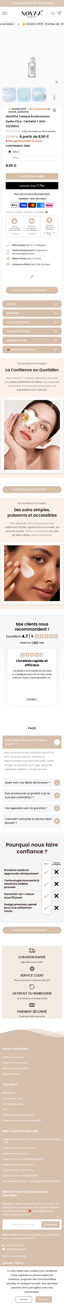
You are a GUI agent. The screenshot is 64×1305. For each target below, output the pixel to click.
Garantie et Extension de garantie (21, 1120)
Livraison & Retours (13, 1057)
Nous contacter (11, 1074)
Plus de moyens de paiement (32, 193)
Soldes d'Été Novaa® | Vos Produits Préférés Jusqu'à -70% (31, 1141)
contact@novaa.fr (16, 1248)
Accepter (43, 1299)
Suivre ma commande (15, 1068)
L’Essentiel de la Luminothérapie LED (22, 1159)
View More (31, 684)
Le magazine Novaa (13, 1104)
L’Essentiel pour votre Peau (17, 1170)
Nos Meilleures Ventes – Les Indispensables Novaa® (31, 1181)
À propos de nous (12, 1098)
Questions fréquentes (15, 1062)
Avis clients (8, 1092)
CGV (5, 1109)
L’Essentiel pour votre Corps (18, 1164)
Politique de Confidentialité (17, 1115)
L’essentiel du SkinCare (15, 1153)
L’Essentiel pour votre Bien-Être (20, 1175)
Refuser (24, 1299)
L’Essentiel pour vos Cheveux (18, 1148)
